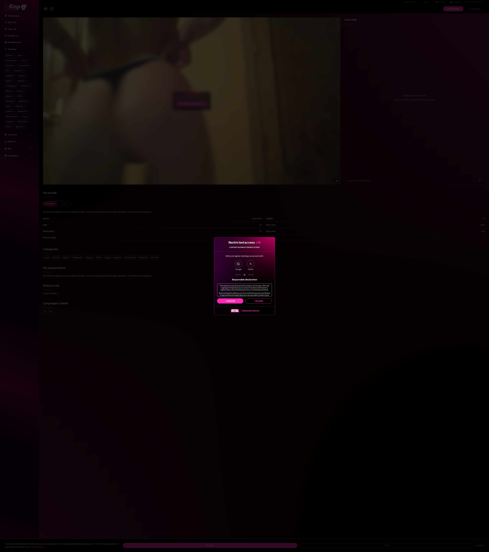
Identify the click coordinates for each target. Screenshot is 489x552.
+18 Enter (230, 301)
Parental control (250, 310)
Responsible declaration (244, 279)
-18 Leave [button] (258, 301)
